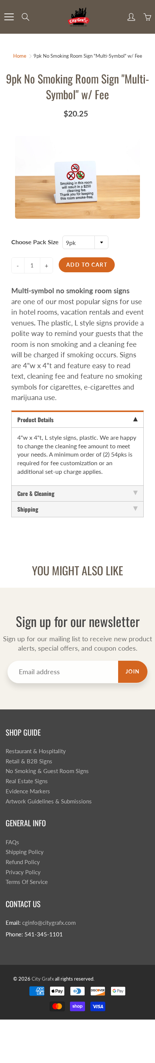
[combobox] (85, 242)
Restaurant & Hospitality (36, 751)
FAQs (12, 842)
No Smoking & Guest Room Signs (47, 771)
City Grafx (43, 979)
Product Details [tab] (35, 419)
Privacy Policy (23, 872)
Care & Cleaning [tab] (36, 493)
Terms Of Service (27, 882)
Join (133, 671)
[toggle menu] (8, 16)
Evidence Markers (28, 791)
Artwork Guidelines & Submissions (49, 801)
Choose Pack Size (35, 241)
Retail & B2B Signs (29, 761)
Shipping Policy (25, 852)
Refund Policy (23, 862)
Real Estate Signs (27, 781)
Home (19, 56)
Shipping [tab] (27, 509)
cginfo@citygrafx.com (49, 923)
